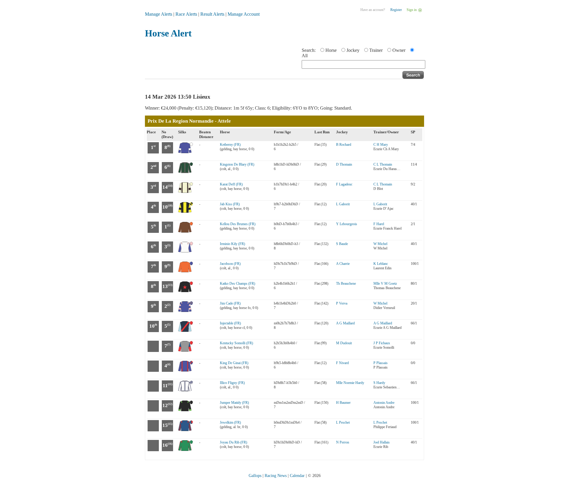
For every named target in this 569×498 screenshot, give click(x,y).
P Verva (341, 303)
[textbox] (363, 64)
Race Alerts (186, 14)
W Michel (380, 244)
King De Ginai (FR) (234, 363)
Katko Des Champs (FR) (237, 283)
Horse (331, 50)
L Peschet (343, 422)
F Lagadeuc (344, 184)
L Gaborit (343, 204)
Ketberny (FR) (230, 144)
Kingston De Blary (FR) (237, 164)
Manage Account (244, 14)
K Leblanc (380, 264)
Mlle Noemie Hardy (350, 383)
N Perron (342, 442)
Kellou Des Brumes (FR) (237, 224)
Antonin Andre (383, 403)
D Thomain (344, 164)
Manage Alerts (158, 14)
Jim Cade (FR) (230, 303)
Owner (398, 50)
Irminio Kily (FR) (232, 244)
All (305, 55)
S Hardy (379, 383)
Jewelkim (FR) (230, 422)
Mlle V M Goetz (385, 283)
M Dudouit (344, 343)
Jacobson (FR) (230, 264)
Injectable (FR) (230, 323)
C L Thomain (382, 164)
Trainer (376, 50)
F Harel (378, 224)
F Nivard (342, 363)
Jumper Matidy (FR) (234, 403)
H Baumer (343, 403)
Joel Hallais (381, 442)
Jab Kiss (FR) (230, 204)
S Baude (342, 244)
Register (396, 10)
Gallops (255, 475)
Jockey (352, 50)
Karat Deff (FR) (231, 184)
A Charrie (343, 264)
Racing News (276, 475)
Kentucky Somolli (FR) (236, 343)
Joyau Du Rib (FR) (233, 442)
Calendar (297, 475)
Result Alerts (212, 14)
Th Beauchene (346, 283)
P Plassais (380, 363)
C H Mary (380, 144)
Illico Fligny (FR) (232, 383)
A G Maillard (345, 323)
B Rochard (343, 144)
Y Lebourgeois (346, 224)
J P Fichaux (381, 343)
